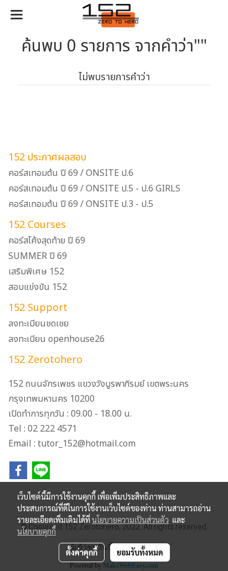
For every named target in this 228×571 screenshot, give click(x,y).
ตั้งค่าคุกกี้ (81, 552)
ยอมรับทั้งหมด (140, 552)
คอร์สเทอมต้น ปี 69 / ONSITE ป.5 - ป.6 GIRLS (94, 188)
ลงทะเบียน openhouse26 (56, 339)
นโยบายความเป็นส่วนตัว (130, 520)
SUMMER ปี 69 (37, 256)
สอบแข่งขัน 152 (37, 287)
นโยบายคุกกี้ (36, 531)
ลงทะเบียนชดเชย (38, 323)
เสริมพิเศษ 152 (36, 271)
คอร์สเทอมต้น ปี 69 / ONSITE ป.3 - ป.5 (80, 204)
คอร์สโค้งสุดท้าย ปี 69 (46, 240)
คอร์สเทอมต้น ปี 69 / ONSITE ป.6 (70, 173)
